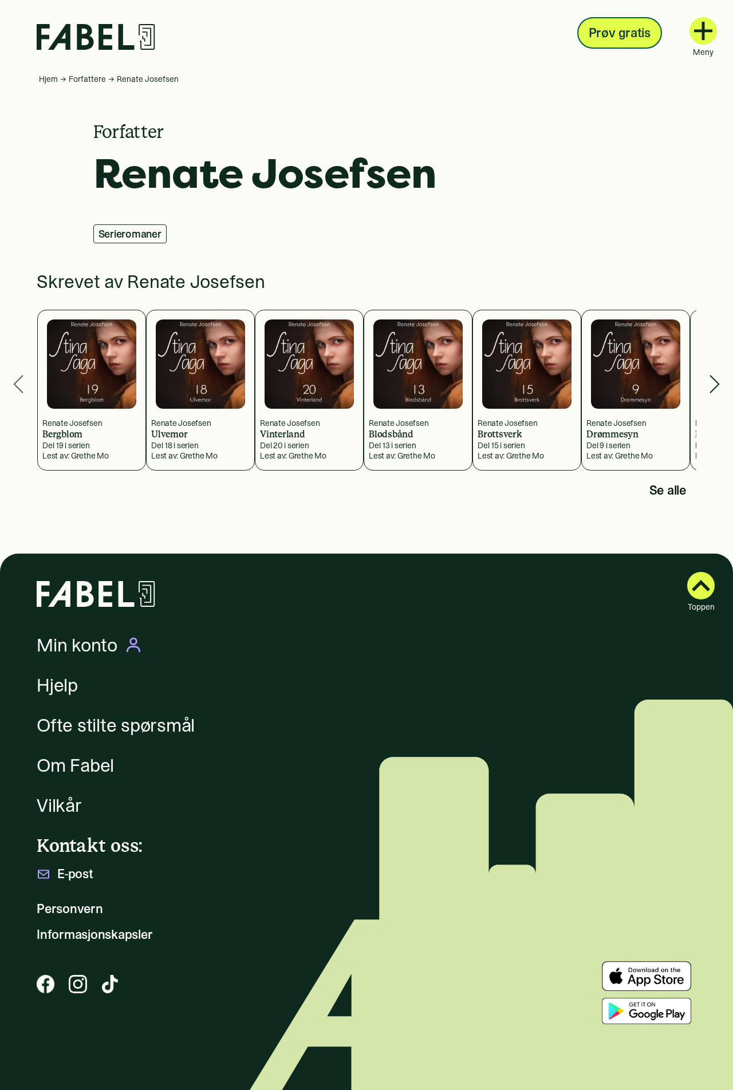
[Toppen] (701, 585)
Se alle (667, 490)
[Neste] (715, 384)
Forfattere (87, 79)
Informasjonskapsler (94, 934)
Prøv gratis (620, 32)
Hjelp (57, 685)
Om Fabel (75, 765)
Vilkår (59, 805)
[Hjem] (96, 37)
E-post (75, 874)
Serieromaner (129, 234)
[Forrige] (18, 384)
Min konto (77, 645)
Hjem (48, 79)
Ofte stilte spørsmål (116, 725)
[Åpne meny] (703, 31)
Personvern (70, 909)
